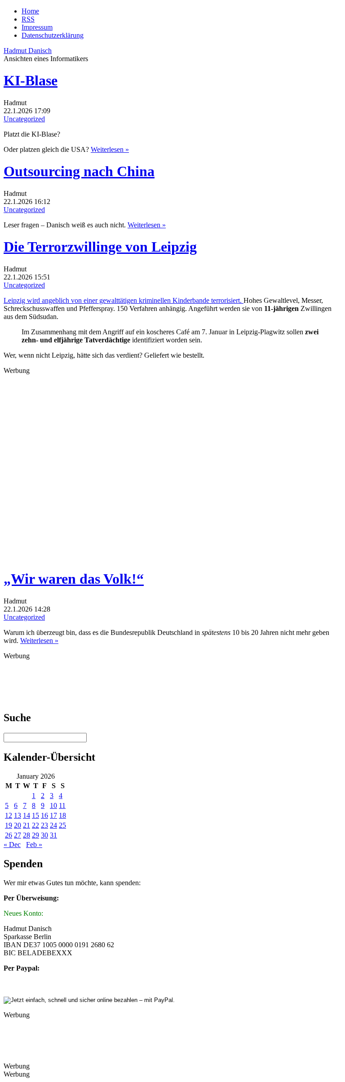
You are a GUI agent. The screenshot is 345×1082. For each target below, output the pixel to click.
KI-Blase (31, 80)
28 (26, 835)
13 (17, 815)
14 (26, 815)
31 (53, 835)
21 (26, 825)
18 (62, 815)
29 (35, 835)
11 (62, 805)
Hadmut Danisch (28, 50)
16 (44, 815)
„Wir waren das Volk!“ (74, 579)
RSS (28, 19)
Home (30, 11)
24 (53, 825)
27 (17, 835)
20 (17, 825)
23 (44, 825)
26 (8, 835)
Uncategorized (24, 119)
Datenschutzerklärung (53, 35)
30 (44, 835)
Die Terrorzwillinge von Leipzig (100, 247)
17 (53, 815)
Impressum (37, 27)
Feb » (34, 844)
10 (53, 805)
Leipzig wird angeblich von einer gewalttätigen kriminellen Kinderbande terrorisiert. (123, 300)
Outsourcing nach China (79, 171)
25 (62, 825)
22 (35, 825)
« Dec (12, 844)
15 (35, 815)
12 (8, 815)
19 (8, 825)
